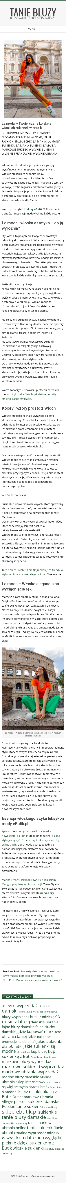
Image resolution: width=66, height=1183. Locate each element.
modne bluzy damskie (20, 1076)
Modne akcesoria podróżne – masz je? (39, 980)
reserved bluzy (50, 1107)
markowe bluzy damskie (45, 1057)
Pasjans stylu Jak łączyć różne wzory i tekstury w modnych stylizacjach (32, 840)
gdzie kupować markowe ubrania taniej (31, 1034)
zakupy (30, 133)
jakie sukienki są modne (28, 1048)
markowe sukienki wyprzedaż (33, 1066)
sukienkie (47, 1112)
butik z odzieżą (42, 1016)
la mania (39, 141)
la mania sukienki (29, 145)
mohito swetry (53, 1082)
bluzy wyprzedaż (15, 1016)
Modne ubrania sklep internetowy (26, 1079)
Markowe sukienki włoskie (21, 149)
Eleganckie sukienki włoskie (22, 137)
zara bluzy (49, 1149)
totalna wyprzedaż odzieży (37, 1132)
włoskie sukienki (28, 1148)
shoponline (15, 133)
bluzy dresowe (50, 1011)
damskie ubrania (45, 1022)
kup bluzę (39, 1051)
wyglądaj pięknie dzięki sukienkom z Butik (32, 1143)
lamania (49, 145)
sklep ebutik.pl (20, 1111)
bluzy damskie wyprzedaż (31, 1012)
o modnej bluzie (15, 1091)
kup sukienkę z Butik (28, 1054)
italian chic (23, 141)
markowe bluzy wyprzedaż (26, 1061)
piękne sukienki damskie (37, 1101)
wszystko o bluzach (23, 1137)
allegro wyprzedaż (20, 1006)
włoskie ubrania (45, 153)
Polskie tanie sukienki (22, 1106)
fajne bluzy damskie (18, 1026)
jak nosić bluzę (23, 1052)
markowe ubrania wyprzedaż (30, 1072)
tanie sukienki (40, 1127)
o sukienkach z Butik (29, 1094)
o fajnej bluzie (55, 1087)
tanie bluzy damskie (24, 1117)
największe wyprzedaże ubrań (24, 1087)
